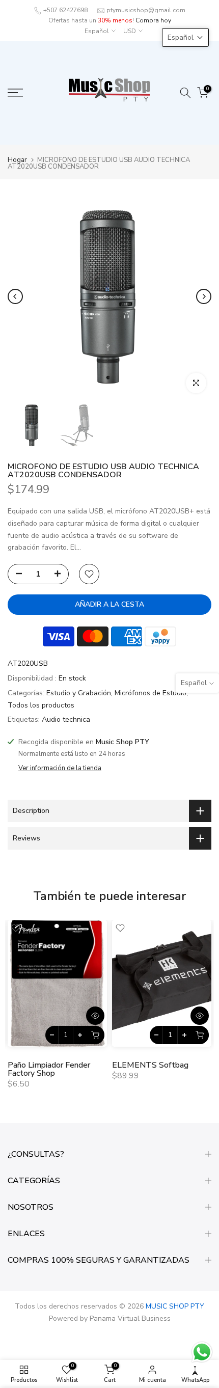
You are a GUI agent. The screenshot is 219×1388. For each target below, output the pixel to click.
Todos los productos (41, 705)
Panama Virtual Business (130, 1318)
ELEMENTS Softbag (150, 1065)
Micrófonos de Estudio (150, 693)
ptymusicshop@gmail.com (145, 10)
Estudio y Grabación (78, 693)
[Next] (203, 296)
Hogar (17, 160)
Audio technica (66, 719)
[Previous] (15, 296)
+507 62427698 (65, 10)
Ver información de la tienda (59, 768)
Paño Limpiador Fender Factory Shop (49, 1069)
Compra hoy (153, 20)
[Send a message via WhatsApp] (202, 1352)
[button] (185, 37)
